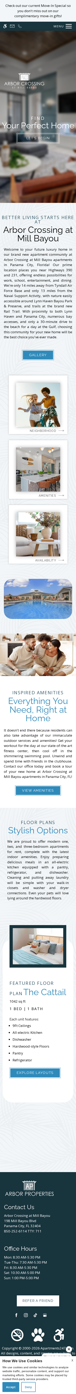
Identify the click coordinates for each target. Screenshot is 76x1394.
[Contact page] (12, 26)
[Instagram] (25, 1316)
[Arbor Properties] (29, 1187)
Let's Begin (38, 138)
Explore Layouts (35, 1073)
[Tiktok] (35, 1316)
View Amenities (38, 790)
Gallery (38, 355)
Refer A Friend (38, 1301)
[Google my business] (44, 1316)
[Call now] (20, 26)
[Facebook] (16, 1316)
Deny (28, 1387)
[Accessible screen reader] (5, 26)
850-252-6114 (23, 1231)
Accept (11, 1387)
